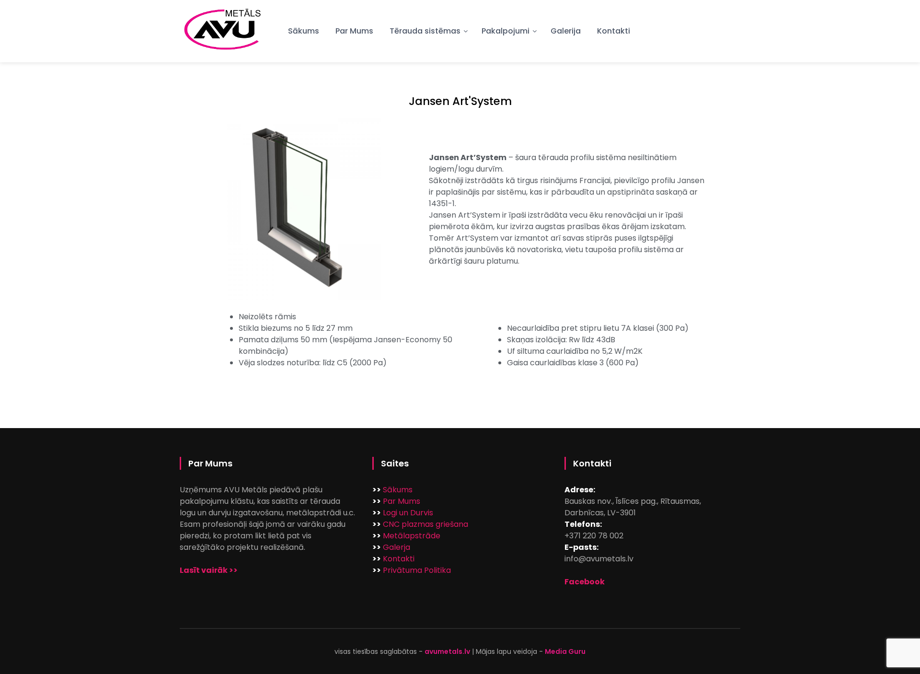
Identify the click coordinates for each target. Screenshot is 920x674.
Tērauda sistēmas (425, 30)
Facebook (584, 581)
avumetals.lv (447, 651)
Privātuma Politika (417, 570)
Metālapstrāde (411, 535)
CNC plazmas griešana (425, 524)
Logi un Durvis (408, 512)
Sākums (303, 30)
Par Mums (354, 30)
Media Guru (565, 651)
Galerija (566, 30)
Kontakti (613, 30)
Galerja (396, 547)
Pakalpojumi (505, 30)
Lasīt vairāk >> (209, 570)
